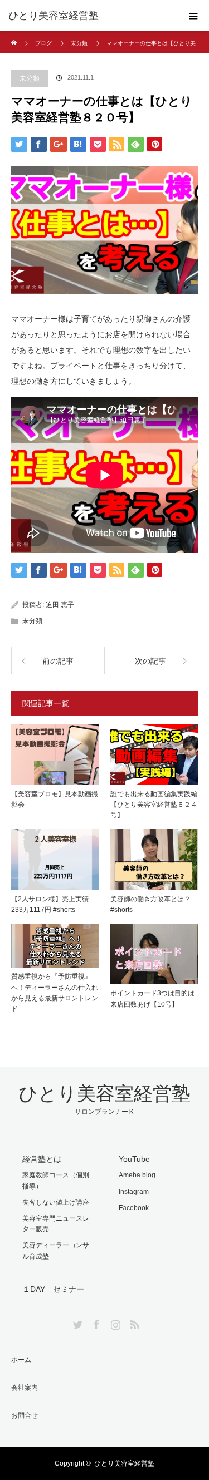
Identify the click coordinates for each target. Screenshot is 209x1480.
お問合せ (24, 1415)
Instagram (134, 1192)
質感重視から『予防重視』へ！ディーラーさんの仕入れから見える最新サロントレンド (54, 993)
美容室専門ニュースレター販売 (55, 1224)
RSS (133, 1322)
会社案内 (24, 1388)
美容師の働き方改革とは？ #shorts (150, 904)
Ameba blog (137, 1175)
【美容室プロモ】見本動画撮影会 (54, 799)
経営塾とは (41, 1159)
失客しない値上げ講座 (55, 1202)
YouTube (134, 1159)
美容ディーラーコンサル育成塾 (55, 1250)
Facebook (134, 1208)
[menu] (193, 15)
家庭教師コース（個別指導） (55, 1180)
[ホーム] (14, 35)
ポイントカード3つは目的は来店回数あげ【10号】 (152, 998)
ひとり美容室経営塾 (53, 15)
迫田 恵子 (60, 605)
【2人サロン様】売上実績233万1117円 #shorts (50, 904)
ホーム (21, 1360)
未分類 (79, 43)
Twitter (76, 1322)
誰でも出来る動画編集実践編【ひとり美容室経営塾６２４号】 (153, 804)
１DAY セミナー (53, 1289)
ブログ (43, 43)
